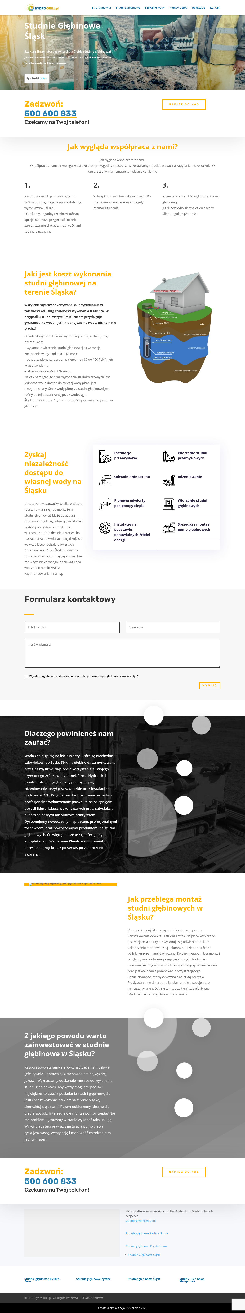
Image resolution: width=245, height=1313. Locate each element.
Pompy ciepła (178, 7)
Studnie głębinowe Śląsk (144, 1279)
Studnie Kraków (92, 1298)
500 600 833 (50, 113)
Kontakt (215, 7)
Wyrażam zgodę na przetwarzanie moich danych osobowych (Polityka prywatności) (82, 676)
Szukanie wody (155, 7)
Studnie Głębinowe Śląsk (144, 1255)
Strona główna (101, 7)
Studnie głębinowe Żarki (140, 1221)
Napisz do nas (184, 104)
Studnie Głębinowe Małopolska (192, 1280)
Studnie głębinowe (128, 7)
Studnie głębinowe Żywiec (93, 1279)
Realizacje (198, 7)
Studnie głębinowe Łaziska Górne (146, 1233)
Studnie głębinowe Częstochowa (146, 1246)
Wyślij (209, 685)
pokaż (43, 78)
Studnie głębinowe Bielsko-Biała (42, 1280)
